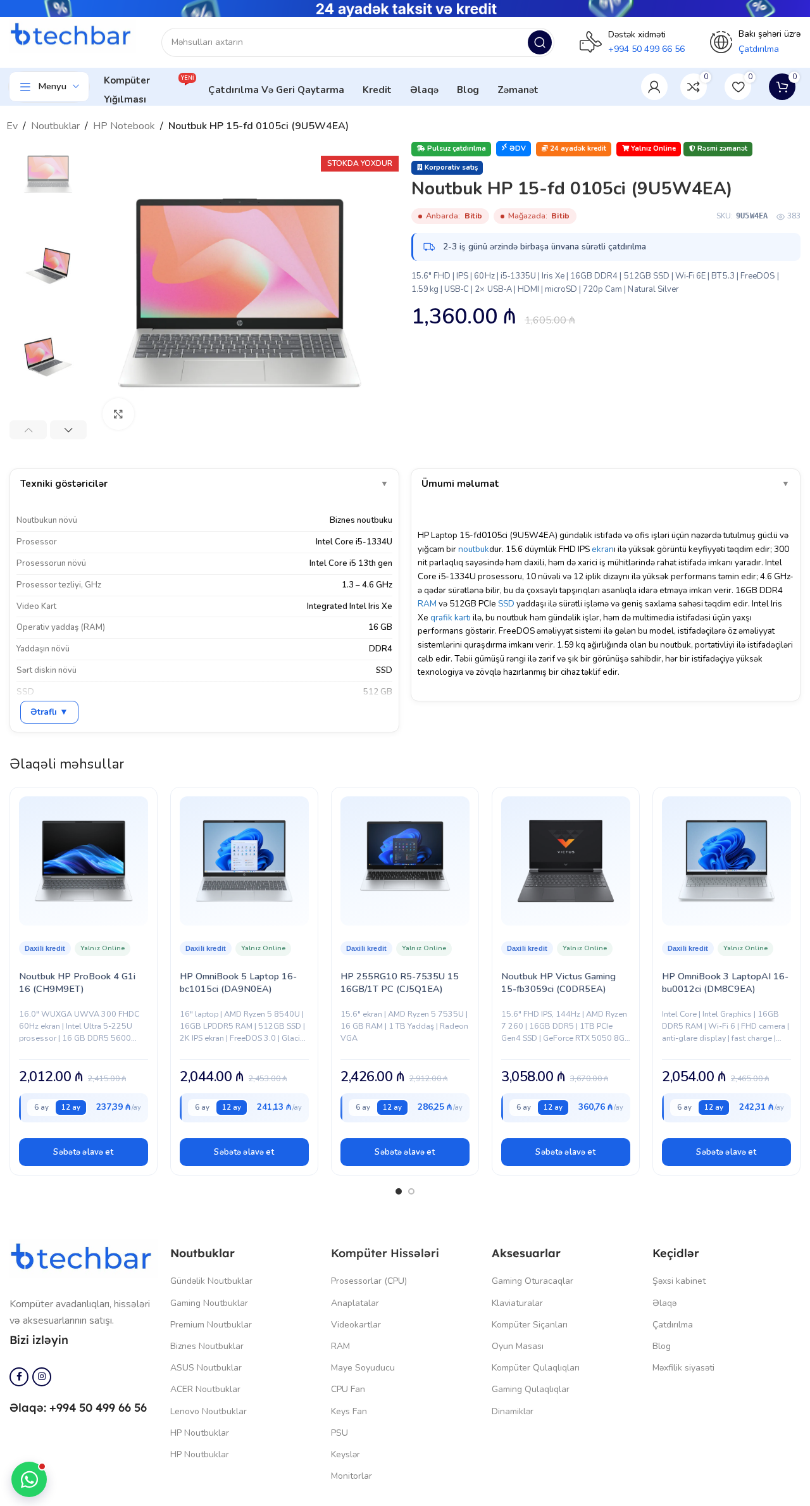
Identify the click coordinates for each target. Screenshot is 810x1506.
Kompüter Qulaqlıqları (536, 1368)
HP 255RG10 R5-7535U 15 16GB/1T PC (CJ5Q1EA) (399, 982)
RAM (427, 604)
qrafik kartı (450, 618)
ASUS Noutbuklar (206, 1368)
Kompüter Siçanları (530, 1325)
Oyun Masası (518, 1346)
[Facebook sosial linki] (18, 1376)
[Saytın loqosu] (72, 35)
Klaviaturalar (517, 1303)
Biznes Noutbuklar (207, 1346)
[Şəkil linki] (83, 1258)
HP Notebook (124, 126)
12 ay (70, 1107)
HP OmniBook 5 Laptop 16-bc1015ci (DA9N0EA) (238, 982)
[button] (83, 1152)
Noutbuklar (55, 126)
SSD (506, 604)
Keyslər (345, 1454)
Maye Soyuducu (363, 1368)
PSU (339, 1433)
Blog (661, 1346)
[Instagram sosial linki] (41, 1376)
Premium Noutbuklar (211, 1325)
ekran (603, 549)
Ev (12, 126)
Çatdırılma (672, 1325)
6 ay (41, 1107)
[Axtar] (540, 42)
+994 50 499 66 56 (646, 49)
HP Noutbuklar (199, 1433)
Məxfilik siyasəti (683, 1368)
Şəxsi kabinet (679, 1281)
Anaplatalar (355, 1303)
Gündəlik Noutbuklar (211, 1281)
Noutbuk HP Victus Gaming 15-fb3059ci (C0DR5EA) (558, 982)
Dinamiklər (512, 1411)
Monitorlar (351, 1476)
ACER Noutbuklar (205, 1389)
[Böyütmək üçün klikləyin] (118, 414)
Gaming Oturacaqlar (532, 1281)
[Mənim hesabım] (654, 86)
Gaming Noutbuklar (209, 1303)
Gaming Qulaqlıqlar (531, 1389)
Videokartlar (356, 1325)
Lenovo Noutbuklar (208, 1411)
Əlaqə (664, 1303)
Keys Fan (349, 1411)
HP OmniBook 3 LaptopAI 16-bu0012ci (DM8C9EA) (725, 982)
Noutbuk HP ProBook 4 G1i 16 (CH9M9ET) (77, 982)
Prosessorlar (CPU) (369, 1281)
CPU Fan (348, 1389)
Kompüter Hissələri (385, 1253)
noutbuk (473, 549)
